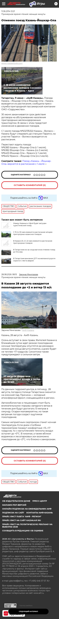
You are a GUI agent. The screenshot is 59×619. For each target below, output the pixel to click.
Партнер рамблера (25, 605)
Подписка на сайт (13, 512)
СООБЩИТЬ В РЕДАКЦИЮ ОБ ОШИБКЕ (22, 530)
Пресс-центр (39, 501)
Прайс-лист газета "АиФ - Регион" (21, 516)
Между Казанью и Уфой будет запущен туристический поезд (29, 224)
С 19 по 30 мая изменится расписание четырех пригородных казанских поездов (32, 233)
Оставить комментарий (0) (30, 185)
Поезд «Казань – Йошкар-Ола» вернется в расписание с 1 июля (26, 162)
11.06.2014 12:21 (8, 11)
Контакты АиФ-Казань (39, 512)
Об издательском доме (16, 501)
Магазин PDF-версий (14, 505)
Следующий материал (28, 611)
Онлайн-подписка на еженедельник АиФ (26, 509)
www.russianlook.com (12, 63)
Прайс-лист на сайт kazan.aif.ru (21, 520)
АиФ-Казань (28, 330)
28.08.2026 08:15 (9, 274)
